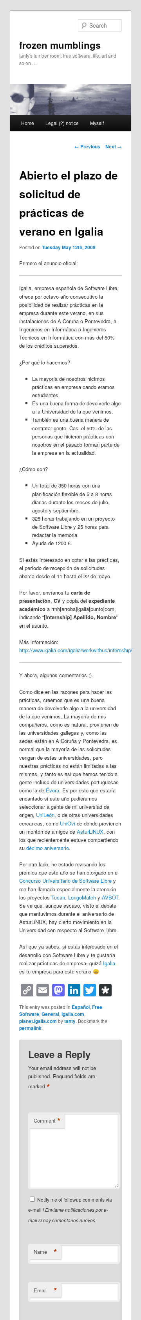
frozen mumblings (60, 44)
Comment (47, 1120)
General (50, 1013)
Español (81, 1006)
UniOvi (67, 823)
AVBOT (110, 897)
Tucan (58, 897)
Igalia (109, 963)
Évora (52, 790)
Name (45, 1252)
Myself (97, 123)
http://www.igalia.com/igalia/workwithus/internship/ (75, 650)
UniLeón (45, 814)
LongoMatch (82, 897)
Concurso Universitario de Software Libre (65, 880)
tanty (70, 1020)
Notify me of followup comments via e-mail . (70, 1209)
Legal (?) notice (62, 123)
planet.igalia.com (38, 1020)
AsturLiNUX (90, 831)
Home (27, 123)
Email (45, 1290)
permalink (30, 1027)
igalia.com (72, 1013)
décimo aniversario (47, 848)
